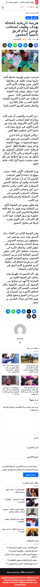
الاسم (35, 438)
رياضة (27, 13)
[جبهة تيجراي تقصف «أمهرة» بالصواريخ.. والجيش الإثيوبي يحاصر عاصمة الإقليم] (29, 358)
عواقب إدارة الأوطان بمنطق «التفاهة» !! (22, 560)
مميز (28, 18)
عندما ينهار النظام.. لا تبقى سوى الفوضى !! (21, 564)
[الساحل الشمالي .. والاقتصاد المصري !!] (32, 502)
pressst (34, 39)
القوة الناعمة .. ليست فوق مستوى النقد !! (22, 547)
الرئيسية (34, 13)
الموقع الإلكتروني (32, 457)
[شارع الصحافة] (25, 7)
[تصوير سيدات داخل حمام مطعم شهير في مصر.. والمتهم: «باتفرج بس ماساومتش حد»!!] (10, 358)
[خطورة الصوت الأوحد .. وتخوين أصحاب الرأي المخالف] (32, 512)
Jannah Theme (7, 578)
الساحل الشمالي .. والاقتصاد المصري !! (23, 551)
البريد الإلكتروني (32, 447)
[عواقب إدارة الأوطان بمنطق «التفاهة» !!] (32, 522)
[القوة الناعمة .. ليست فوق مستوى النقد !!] (32, 492)
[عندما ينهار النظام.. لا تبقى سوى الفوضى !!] (32, 532)
